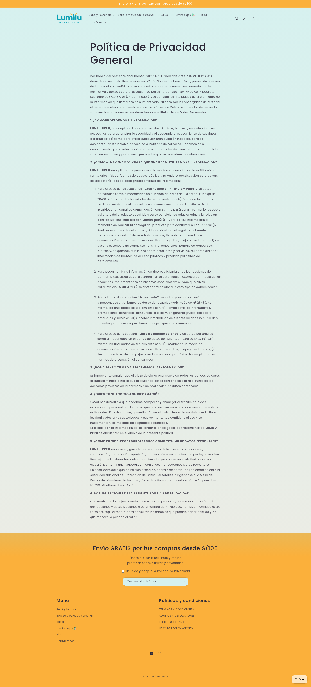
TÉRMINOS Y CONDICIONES (176, 609)
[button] (237, 19)
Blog (59, 634)
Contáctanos (66, 641)
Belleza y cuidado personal (75, 615)
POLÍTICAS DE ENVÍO (172, 622)
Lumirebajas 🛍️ (67, 628)
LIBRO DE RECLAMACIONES (176, 628)
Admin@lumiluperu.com (126, 465)
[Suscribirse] (184, 581)
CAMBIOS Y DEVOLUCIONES (176, 615)
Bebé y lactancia (68, 609)
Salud (60, 622)
